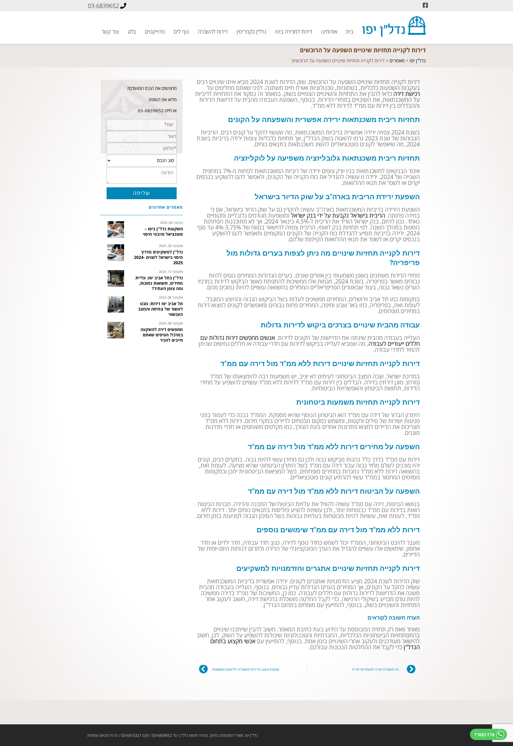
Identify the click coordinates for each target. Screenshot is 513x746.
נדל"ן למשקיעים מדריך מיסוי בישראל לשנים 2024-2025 (158, 258)
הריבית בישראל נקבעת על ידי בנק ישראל (338, 215)
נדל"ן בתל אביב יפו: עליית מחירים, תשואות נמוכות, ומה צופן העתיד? (159, 283)
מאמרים (397, 61)
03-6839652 (103, 5)
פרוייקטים (155, 31)
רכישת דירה (406, 94)
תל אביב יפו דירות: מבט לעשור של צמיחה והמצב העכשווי (160, 309)
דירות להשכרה (213, 31)
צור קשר (110, 31)
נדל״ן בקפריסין (251, 31)
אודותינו (329, 31)
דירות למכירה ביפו (293, 31)
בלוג (132, 31)
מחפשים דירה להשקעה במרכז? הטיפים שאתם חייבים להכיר (161, 335)
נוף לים (181, 31)
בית (349, 31)
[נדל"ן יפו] (394, 26)
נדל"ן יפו (418, 61)
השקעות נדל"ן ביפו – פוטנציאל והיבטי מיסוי (163, 232)
